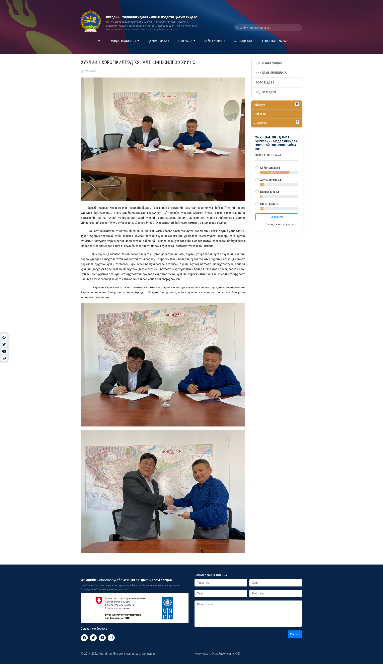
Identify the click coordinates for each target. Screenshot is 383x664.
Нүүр (99, 41)
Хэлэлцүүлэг (243, 41)
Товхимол (185, 41)
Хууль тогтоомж (271, 180)
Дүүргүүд (276, 123)
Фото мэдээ (265, 82)
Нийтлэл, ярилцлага (271, 73)
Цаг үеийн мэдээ (269, 63)
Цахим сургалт (158, 41)
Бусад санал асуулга (280, 224)
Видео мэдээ (266, 92)
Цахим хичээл (269, 192)
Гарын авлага (269, 204)
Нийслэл (260, 114)
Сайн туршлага (214, 41)
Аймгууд (276, 105)
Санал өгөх (276, 216)
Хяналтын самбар (274, 41)
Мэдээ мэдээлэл (124, 41)
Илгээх (295, 634)
